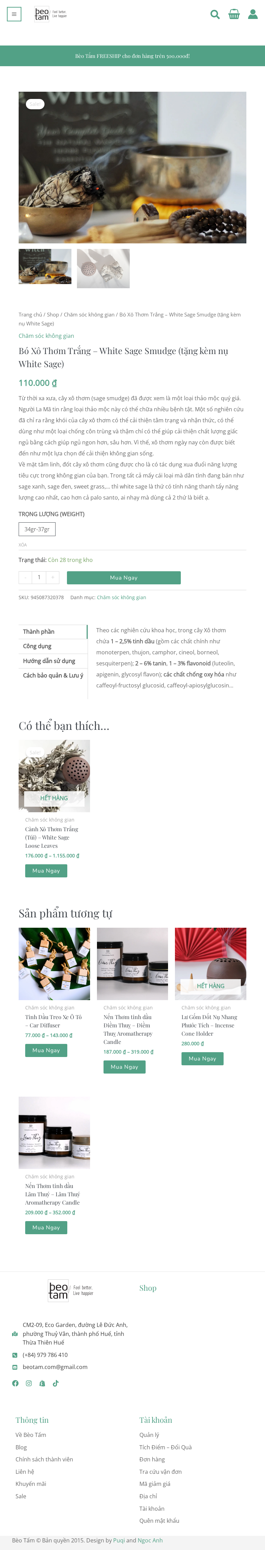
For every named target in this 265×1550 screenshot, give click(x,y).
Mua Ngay (124, 578)
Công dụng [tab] (37, 646)
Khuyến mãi (31, 1484)
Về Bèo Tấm (31, 1435)
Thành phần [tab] (39, 631)
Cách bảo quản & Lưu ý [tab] (53, 675)
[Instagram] (29, 1383)
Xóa (23, 545)
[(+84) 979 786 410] (40, 1355)
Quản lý (149, 1435)
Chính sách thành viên (44, 1459)
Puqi (119, 1540)
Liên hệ (25, 1472)
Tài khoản (152, 1508)
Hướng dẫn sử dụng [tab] (49, 661)
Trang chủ (30, 314)
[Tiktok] (55, 1383)
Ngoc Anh (150, 1540)
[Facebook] (15, 1383)
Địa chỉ (148, 1496)
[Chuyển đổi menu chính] (14, 14)
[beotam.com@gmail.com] (50, 1367)
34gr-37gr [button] (37, 529)
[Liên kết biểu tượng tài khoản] (253, 14)
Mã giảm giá (154, 1484)
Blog (21, 1447)
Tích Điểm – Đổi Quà (165, 1447)
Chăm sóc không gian (89, 314)
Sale (21, 1496)
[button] (215, 15)
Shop (53, 314)
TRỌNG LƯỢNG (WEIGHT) (52, 514)
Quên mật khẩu (159, 1520)
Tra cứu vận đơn (160, 1472)
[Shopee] (42, 1383)
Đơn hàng (152, 1459)
